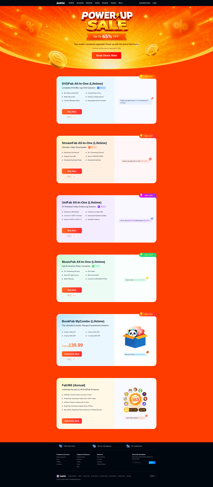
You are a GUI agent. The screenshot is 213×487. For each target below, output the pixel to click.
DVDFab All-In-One (75, 83)
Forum (78, 464)
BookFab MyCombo (76, 321)
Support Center (81, 457)
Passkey (113, 3)
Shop (58, 459)
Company (99, 461)
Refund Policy (112, 476)
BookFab (105, 3)
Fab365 (58, 461)
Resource (79, 459)
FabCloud (59, 464)
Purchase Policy (104, 476)
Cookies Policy (121, 476)
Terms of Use (86, 476)
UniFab (97, 3)
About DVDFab (101, 457)
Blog (78, 466)
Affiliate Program (101, 464)
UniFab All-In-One (74, 202)
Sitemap (129, 476)
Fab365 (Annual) (73, 385)
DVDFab (71, 3)
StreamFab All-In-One (77, 143)
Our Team (99, 459)
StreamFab (80, 3)
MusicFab (89, 3)
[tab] (69, 117)
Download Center (144, 3)
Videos (78, 461)
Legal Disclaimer (72, 476)
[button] (72, 111)
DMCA (80, 476)
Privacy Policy (94, 476)
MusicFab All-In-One (76, 262)
